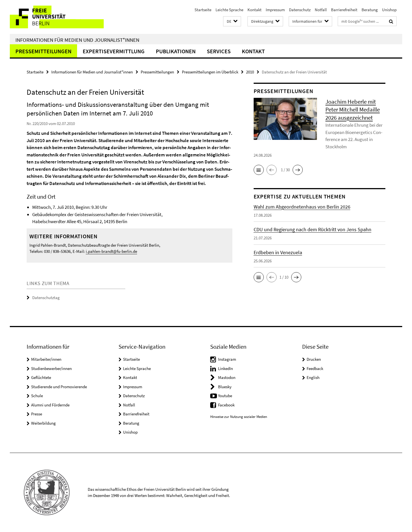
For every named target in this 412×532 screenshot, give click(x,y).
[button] (232, 21)
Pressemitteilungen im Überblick (210, 72)
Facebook (226, 405)
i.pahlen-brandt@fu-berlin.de (111, 251)
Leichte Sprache (229, 9)
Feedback (315, 368)
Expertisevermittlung (114, 51)
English (313, 377)
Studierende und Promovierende (59, 386)
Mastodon (226, 377)
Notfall (321, 9)
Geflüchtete (41, 377)
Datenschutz (300, 9)
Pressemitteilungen (43, 51)
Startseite (203, 9)
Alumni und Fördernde (50, 405)
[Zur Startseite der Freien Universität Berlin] (57, 17)
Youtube (225, 395)
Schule (37, 395)
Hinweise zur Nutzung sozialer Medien (238, 416)
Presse (36, 414)
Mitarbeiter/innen (46, 359)
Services (219, 51)
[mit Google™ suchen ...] (391, 21)
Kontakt (254, 9)
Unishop (389, 9)
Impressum (275, 9)
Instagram (227, 359)
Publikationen (176, 51)
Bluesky (225, 386)
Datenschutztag (46, 297)
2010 (250, 72)
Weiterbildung (43, 423)
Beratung (370, 9)
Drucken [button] (314, 359)
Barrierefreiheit (344, 9)
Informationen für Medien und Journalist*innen (77, 39)
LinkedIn (225, 368)
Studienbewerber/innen (51, 368)
